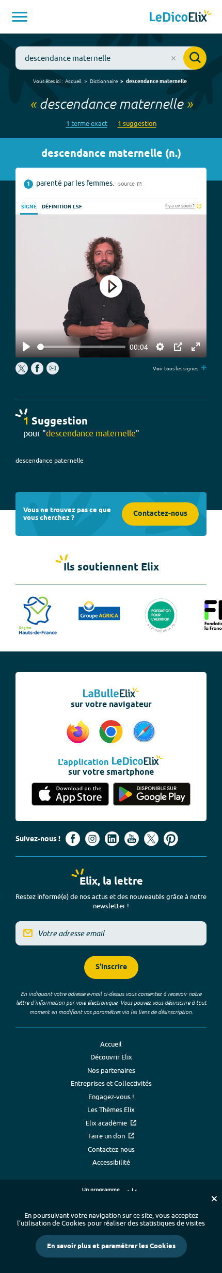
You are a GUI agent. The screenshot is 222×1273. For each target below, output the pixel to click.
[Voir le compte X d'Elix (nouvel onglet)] (151, 838)
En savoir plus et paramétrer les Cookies (111, 1246)
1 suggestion (137, 123)
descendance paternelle (49, 460)
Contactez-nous (160, 514)
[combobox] (111, 58)
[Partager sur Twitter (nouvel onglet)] (22, 372)
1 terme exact (86, 123)
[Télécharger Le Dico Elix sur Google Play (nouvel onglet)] (152, 794)
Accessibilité (111, 1162)
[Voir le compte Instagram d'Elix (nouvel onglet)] (92, 838)
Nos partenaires (111, 1070)
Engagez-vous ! (111, 1096)
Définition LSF (62, 206)
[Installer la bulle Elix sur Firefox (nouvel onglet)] (79, 732)
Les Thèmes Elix (111, 1109)
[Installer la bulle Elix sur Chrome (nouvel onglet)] (112, 732)
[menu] (19, 17)
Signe (29, 206)
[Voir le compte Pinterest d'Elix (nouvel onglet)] (171, 838)
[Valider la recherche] (195, 58)
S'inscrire (111, 967)
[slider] (81, 347)
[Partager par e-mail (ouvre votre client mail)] (52, 372)
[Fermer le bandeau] (214, 1198)
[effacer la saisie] (173, 58)
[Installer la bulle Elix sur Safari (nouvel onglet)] (144, 732)
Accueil (73, 81)
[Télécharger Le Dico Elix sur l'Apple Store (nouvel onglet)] (70, 794)
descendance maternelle (156, 81)
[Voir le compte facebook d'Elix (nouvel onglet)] (73, 838)
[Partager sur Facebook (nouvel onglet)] (37, 372)
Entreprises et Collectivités (111, 1083)
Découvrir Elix (111, 1057)
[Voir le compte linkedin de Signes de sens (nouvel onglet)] (112, 838)
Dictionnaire (104, 81)
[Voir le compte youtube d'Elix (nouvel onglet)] (131, 838)
